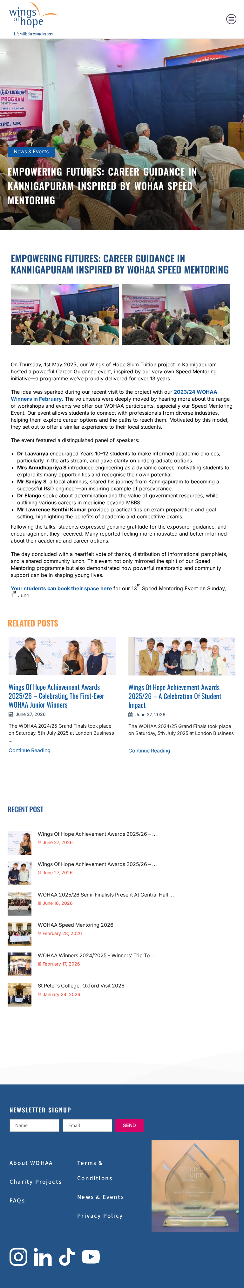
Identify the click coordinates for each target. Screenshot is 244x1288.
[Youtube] (91, 1257)
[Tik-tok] (67, 1257)
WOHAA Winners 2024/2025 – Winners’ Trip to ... (97, 955)
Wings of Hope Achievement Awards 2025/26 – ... (97, 834)
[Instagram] (18, 1257)
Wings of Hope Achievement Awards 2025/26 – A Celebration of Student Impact (174, 696)
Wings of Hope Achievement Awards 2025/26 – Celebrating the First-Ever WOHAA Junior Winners (56, 696)
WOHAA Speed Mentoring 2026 (75, 925)
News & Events (31, 152)
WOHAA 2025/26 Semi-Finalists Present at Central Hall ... (106, 895)
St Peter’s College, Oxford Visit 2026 (81, 986)
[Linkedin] (43, 1257)
